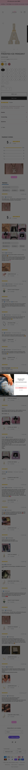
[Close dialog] (27, 374)
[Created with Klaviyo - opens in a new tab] (14, 395)
